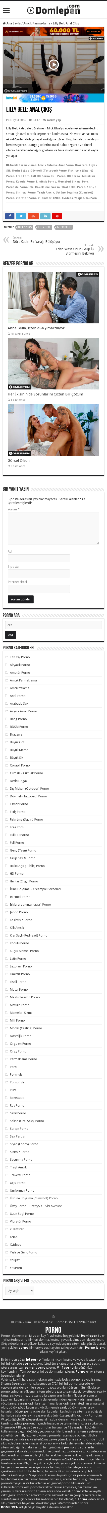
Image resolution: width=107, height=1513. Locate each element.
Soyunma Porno (21, 1159)
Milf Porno (17, 1020)
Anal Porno (66, 165)
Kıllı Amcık (17, 928)
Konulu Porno (25, 181)
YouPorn (91, 198)
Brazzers (81, 165)
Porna (82, 1499)
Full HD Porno (40, 176)
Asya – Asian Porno (23, 711)
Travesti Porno (20, 1175)
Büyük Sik (16, 757)
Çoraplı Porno (20, 765)
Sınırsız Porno (26, 192)
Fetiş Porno (18, 812)
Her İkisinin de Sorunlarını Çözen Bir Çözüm (45, 394)
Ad (10, 551)
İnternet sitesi (17, 582)
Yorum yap (54, 120)
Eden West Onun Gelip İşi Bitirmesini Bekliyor (75, 249)
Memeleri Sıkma (69, 181)
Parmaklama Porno (23, 1059)
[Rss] (53, 1316)
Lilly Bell (44, 227)
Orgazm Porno (20, 1043)
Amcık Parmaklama (36, 23)
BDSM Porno (19, 727)
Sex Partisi (17, 1136)
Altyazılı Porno (20, 665)
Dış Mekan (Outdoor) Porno (29, 788)
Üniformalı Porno (22, 1190)
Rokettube (42, 187)
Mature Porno (20, 1005)
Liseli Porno (18, 982)
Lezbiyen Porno (21, 966)
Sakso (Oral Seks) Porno (68, 187)
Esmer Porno (19, 804)
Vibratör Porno (26, 198)
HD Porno (73, 176)
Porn (85, 181)
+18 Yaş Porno (20, 657)
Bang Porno (18, 719)
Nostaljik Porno (21, 1036)
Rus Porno (17, 1105)
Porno (53, 1331)
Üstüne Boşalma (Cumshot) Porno (34, 1198)
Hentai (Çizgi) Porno (24, 881)
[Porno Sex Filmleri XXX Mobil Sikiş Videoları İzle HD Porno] (53, 9)
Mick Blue (64, 227)
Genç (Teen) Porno (23, 850)
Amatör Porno (20, 672)
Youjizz (79, 198)
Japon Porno (19, 912)
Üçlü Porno (18, 1183)
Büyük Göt (17, 742)
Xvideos (67, 198)
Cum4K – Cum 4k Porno (26, 773)
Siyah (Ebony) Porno (24, 1144)
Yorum (13, 509)
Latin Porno (18, 958)
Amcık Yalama (47, 165)
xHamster (45, 198)
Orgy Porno (18, 1051)
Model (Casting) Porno (26, 1028)
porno (23, 1347)
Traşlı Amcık (45, 192)
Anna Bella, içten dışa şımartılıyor (36, 328)
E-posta (13, 566)
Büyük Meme (19, 750)
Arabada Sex (19, 703)
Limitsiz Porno (46, 181)
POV (13, 1090)
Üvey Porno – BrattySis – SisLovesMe (36, 1206)
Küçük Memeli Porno (24, 951)
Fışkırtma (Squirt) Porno (26, 819)
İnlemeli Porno (20, 897)
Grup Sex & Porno (23, 858)
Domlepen (89, 1335)
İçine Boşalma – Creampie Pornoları (35, 889)
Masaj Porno (19, 989)
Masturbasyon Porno (25, 997)
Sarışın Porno (19, 1129)
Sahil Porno (18, 1113)
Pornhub (12, 187)
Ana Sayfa (13, 23)
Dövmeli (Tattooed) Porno (48, 170)
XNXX (56, 198)
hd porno (33, 1359)
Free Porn (22, 176)
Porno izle (93, 1347)
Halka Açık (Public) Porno (27, 866)
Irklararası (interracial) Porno (30, 904)
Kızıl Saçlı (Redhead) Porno (29, 935)
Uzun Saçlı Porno (22, 1214)
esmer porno (35, 1367)
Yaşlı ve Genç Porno (23, 1252)
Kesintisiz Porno (21, 920)
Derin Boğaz (20, 170)
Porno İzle (26, 187)
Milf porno (65, 1367)
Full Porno (58, 176)
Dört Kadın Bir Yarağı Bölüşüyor (36, 240)
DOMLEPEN (9, 1507)
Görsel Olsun (19, 460)
